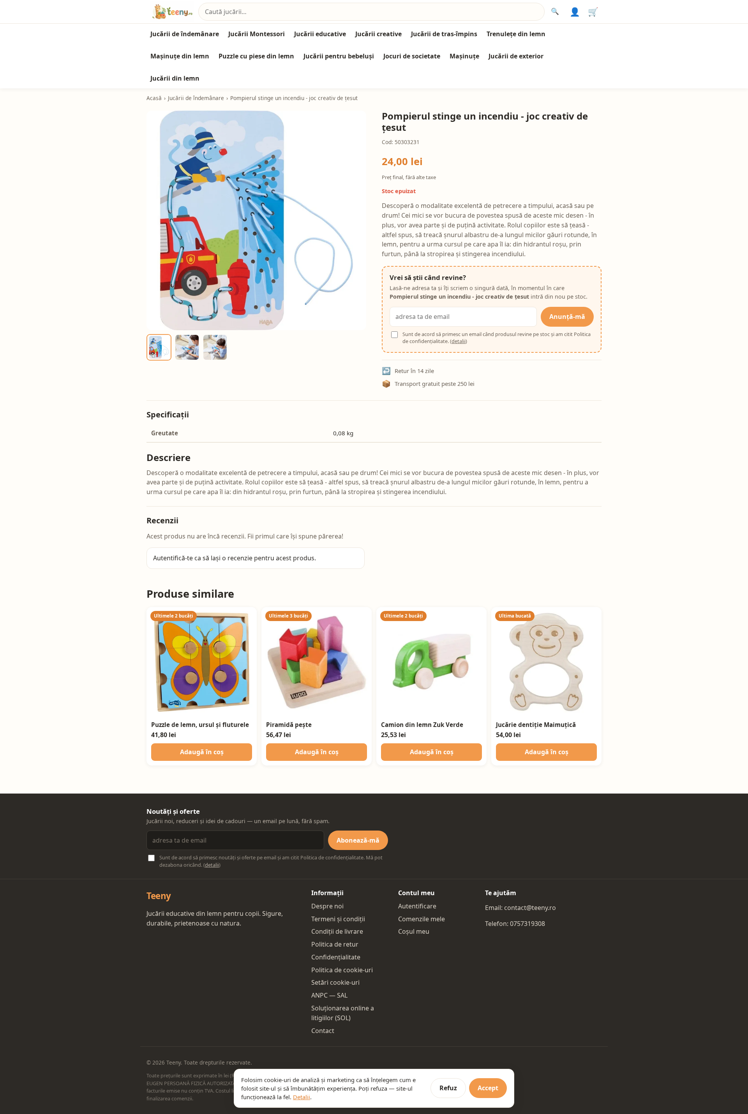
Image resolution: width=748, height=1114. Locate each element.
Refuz (448, 1088)
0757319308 (527, 923)
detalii (459, 341)
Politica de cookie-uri (342, 970)
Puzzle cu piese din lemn (256, 56)
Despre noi (327, 906)
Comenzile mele (421, 919)
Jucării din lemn (174, 78)
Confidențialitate (335, 957)
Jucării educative (320, 34)
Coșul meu (413, 931)
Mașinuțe (464, 56)
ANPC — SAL (329, 995)
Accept (488, 1088)
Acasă (154, 98)
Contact (322, 1030)
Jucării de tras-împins (444, 34)
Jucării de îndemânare (184, 34)
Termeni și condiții (338, 919)
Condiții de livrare (337, 931)
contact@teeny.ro (530, 907)
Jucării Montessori (256, 34)
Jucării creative (378, 34)
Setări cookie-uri (335, 982)
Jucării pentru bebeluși (338, 56)
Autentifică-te (173, 558)
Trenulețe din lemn (516, 34)
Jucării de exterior (516, 56)
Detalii (301, 1097)
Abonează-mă (358, 840)
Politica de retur (334, 944)
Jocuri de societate (411, 56)
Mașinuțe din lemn (179, 56)
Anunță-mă (567, 316)
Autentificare (417, 906)
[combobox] (371, 12)
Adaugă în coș (202, 752)
